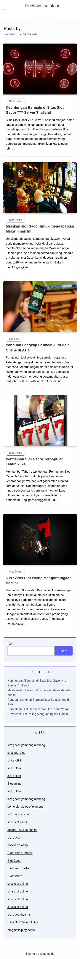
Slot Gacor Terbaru (19, 868)
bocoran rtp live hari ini (22, 829)
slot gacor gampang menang (26, 745)
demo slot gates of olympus (25, 806)
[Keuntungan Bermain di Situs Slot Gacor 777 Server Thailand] (40, 69)
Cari (9, 644)
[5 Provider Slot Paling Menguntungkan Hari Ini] (40, 539)
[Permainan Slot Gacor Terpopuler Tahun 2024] (40, 420)
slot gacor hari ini (18, 914)
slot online (14, 768)
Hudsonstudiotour (42, 5)
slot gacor (13, 837)
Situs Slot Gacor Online (22, 922)
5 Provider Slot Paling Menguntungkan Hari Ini (38, 714)
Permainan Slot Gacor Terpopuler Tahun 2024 (37, 709)
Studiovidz (47, 953)
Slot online (14, 783)
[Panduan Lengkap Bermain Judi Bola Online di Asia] (40, 306)
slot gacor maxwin (19, 814)
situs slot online (17, 883)
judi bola (14, 338)
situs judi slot (16, 752)
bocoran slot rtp (17, 845)
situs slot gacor (17, 822)
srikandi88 (14, 760)
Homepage (9, 34)
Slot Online (15, 101)
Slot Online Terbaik (20, 853)
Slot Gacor (14, 860)
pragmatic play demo (21, 930)
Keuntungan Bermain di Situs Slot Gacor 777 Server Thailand (35, 110)
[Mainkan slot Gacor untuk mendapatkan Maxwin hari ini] (40, 187)
